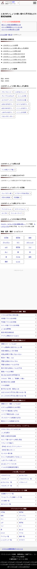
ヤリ (18, 242)
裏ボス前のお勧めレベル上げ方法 (11, 368)
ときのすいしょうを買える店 (12, 51)
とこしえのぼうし (22, 108)
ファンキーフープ (16, 213)
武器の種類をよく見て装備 (9, 351)
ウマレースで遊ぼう (7, 443)
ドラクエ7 (12, 564)
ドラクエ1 (3, 562)
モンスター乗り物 (6, 453)
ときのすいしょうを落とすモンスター (14, 59)
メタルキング (5, 479)
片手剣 (6, 237)
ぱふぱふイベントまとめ (8, 464)
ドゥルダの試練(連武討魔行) (10, 467)
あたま (21, 529)
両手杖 (18, 247)
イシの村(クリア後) (8, 169)
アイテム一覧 (5, 536)
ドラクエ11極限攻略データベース (12, 549)
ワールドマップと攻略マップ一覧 (11, 497)
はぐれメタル (23, 475)
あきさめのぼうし (7, 108)
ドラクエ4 (26, 562)
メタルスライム (5, 475)
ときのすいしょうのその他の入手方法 (14, 62)
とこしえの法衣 (21, 112)
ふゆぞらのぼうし (7, 112)
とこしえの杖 (22, 96)
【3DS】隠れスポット (8, 450)
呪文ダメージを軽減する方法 (10, 421)
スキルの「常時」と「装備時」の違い (13, 378)
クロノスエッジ (6, 92)
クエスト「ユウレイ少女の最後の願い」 (13, 224)
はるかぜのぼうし (7, 104)
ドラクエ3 (18, 562)
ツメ (30, 247)
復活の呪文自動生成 (7, 332)
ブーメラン (6, 242)
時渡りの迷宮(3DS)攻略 (8, 436)
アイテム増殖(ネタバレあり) (10, 336)
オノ (6, 252)
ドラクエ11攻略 (3, 34)
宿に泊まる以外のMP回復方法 (10, 375)
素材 (6, 261)
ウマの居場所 (5, 385)
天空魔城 (16, 197)
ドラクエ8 (19, 564)
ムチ (6, 247)
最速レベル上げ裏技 (7, 371)
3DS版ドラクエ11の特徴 (8, 318)
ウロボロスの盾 (21, 100)
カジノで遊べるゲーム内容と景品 (11, 439)
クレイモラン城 (6, 193)
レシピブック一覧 (6, 540)
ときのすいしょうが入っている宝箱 (14, 56)
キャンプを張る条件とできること (11, 457)
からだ (3, 533)
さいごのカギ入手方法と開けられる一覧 (13, 396)
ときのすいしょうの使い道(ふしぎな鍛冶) (16, 48)
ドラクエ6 (4, 564)
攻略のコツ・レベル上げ (8, 344)
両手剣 (18, 237)
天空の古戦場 (6, 197)
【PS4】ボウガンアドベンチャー (11, 446)
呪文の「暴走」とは (7, 357)
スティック (30, 242)
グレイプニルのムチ (8, 96)
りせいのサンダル (7, 116)
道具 (30, 257)
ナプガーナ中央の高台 (22, 193)
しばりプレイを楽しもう (8, 460)
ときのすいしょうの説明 (10, 45)
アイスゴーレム (6, 209)
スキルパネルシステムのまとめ (11, 429)
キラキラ (22, 540)
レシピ (18, 261)
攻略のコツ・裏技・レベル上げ (11, 404)
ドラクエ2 (11, 562)
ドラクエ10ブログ (24, 566)
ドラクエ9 (27, 564)
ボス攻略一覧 (5, 500)
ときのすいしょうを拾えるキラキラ (14, 54)
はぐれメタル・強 (6, 482)
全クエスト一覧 (6, 504)
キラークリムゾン (20, 209)
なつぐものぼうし (22, 104)
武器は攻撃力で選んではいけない (11, 354)
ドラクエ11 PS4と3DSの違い (10, 315)
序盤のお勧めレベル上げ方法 (10, 364)
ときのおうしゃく (20, 92)
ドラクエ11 (13, 566)
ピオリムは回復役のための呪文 (11, 407)
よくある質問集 (6, 329)
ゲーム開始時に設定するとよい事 (11, 347)
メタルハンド (23, 482)
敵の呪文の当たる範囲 (8, 382)
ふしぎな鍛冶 (5, 432)
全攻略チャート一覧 (7, 493)
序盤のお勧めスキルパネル (9, 361)
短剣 (30, 237)
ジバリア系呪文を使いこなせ (10, 414)
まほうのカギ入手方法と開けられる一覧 (13, 392)
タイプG (4, 213)
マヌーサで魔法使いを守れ (9, 411)
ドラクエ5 (33, 562)
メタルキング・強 (6, 485)
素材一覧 (22, 536)
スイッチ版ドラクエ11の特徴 (10, 325)
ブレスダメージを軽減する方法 (11, 417)
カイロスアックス (7, 100)
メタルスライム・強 (25, 479)
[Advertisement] (18, 8)
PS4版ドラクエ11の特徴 (8, 322)
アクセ (18, 257)
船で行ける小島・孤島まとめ (10, 389)
